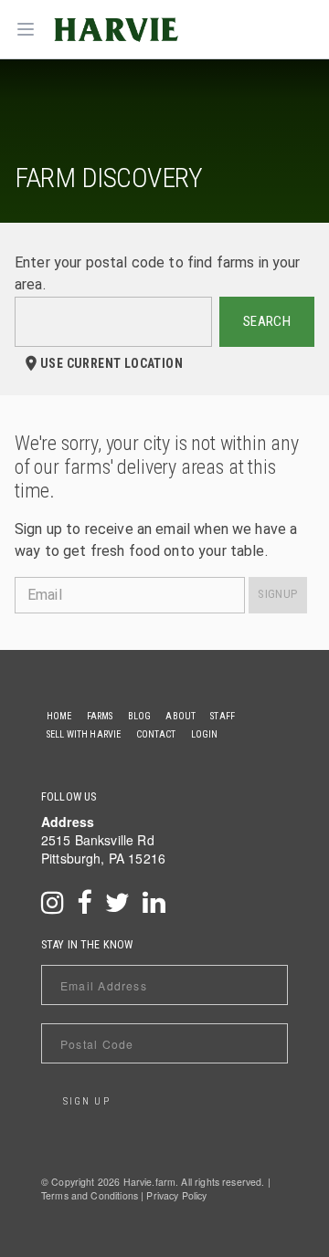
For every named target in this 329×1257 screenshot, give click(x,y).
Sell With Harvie (84, 734)
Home (59, 716)
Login (204, 734)
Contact (156, 734)
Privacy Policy (176, 1195)
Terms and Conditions (89, 1195)
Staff (222, 716)
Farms (100, 716)
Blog (140, 716)
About (180, 716)
